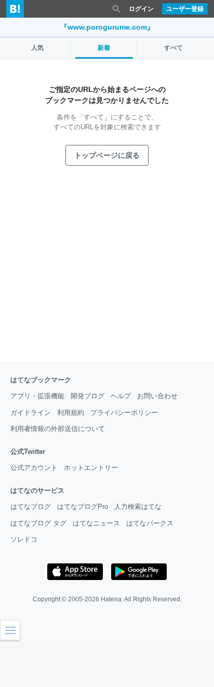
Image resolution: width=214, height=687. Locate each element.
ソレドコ (23, 539)
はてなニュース (96, 523)
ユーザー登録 (185, 8)
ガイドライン (30, 412)
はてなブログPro (82, 506)
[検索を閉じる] (116, 9)
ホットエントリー (91, 468)
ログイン (141, 8)
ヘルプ (121, 396)
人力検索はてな (138, 506)
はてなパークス (149, 523)
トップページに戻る (107, 155)
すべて (173, 47)
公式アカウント (34, 468)
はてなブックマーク (40, 380)
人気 (37, 47)
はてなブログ (30, 506)
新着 (104, 47)
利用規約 (70, 412)
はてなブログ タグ (38, 523)
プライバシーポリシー (124, 412)
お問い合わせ (157, 396)
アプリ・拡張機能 (37, 396)
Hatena (111, 599)
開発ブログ (87, 396)
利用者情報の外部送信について (57, 429)
